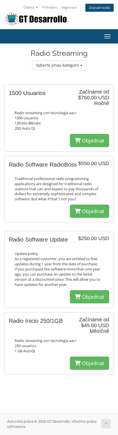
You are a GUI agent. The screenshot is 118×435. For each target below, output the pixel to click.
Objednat (92, 140)
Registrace (69, 7)
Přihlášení (49, 7)
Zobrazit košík (99, 7)
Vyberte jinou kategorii (58, 65)
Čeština (29, 7)
